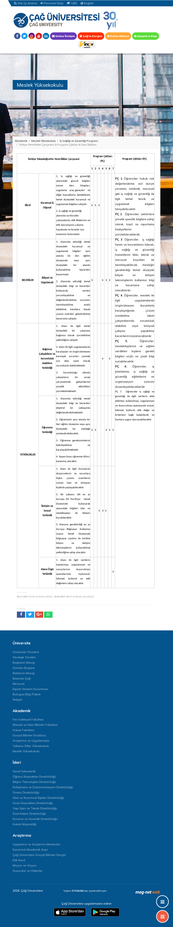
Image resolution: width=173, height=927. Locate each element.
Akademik (21, 140)
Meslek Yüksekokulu (43, 140)
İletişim (17, 699)
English (88, 3)
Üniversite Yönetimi (26, 652)
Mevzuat (18, 684)
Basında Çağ (21, 678)
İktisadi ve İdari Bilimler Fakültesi (35, 725)
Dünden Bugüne (24, 668)
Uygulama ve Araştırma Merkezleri (37, 844)
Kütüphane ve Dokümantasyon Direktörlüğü (43, 787)
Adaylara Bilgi (146, 36)
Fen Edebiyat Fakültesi (28, 719)
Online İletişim (65, 36)
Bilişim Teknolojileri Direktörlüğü (34, 782)
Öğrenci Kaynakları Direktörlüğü (34, 776)
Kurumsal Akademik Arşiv (30, 849)
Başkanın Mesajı (24, 662)
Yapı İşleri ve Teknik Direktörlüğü (35, 808)
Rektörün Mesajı (24, 673)
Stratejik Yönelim (24, 657)
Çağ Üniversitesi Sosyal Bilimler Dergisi (39, 855)
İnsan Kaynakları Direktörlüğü (33, 803)
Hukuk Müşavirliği (24, 824)
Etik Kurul (19, 860)
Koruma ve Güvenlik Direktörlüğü (35, 819)
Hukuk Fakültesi (23, 730)
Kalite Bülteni (119, 36)
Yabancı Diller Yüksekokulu (31, 746)
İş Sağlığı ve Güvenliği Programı (79, 140)
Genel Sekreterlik (24, 771)
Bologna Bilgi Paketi (27, 694)
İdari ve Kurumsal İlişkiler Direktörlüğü (38, 798)
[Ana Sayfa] (65, 20)
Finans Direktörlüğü (26, 792)
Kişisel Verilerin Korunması (30, 689)
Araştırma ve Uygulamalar (31, 741)
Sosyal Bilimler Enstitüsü (29, 735)
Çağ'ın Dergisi (92, 36)
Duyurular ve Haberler (28, 871)
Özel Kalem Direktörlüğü (29, 814)
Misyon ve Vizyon (24, 865)
